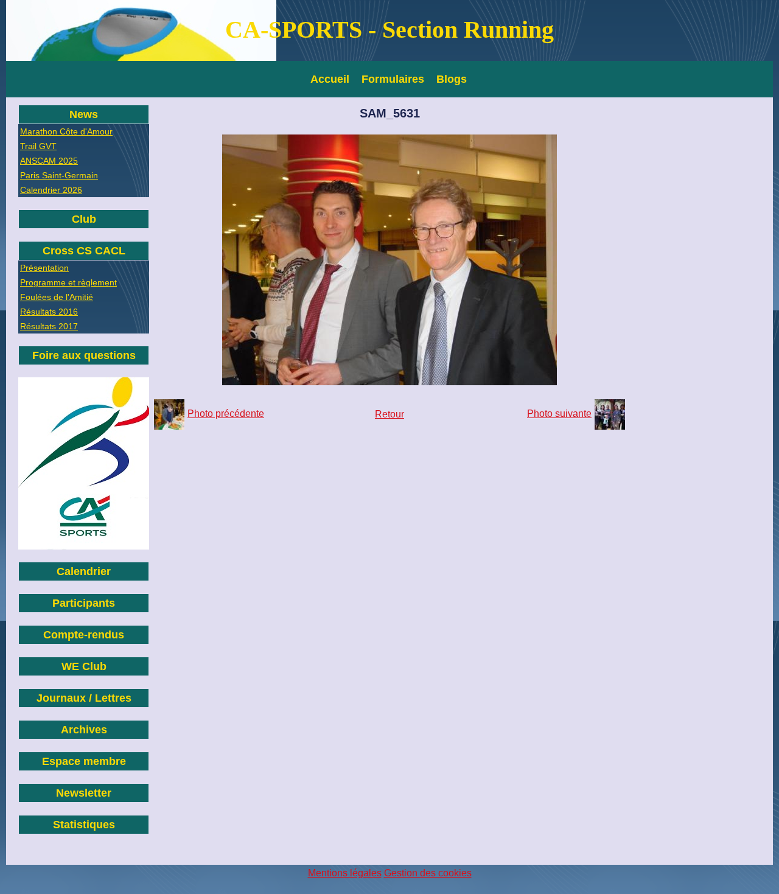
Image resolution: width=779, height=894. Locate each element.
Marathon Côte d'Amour (66, 131)
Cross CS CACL (84, 251)
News (83, 114)
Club (84, 219)
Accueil (329, 79)
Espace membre (84, 761)
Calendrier (84, 571)
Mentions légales (345, 873)
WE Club (84, 666)
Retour (389, 414)
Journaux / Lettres (84, 698)
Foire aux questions (84, 355)
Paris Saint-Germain (59, 175)
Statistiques (84, 825)
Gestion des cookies (428, 873)
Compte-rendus (83, 635)
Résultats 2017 (49, 326)
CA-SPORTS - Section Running (389, 29)
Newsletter (83, 793)
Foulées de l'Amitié (56, 297)
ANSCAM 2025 (49, 161)
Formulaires (393, 79)
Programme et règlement (68, 282)
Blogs (451, 79)
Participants (83, 603)
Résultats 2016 (49, 311)
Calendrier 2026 (51, 190)
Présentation (44, 268)
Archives (84, 730)
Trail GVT (38, 146)
